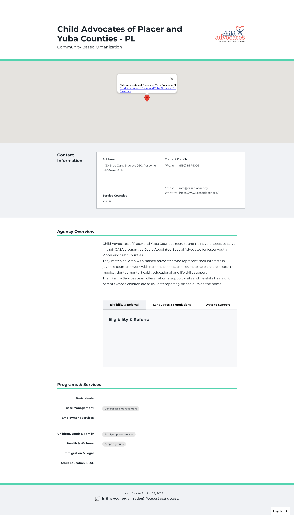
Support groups (114, 444)
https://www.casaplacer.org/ (198, 193)
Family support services (119, 434)
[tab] (124, 304)
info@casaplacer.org (193, 188)
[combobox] (280, 511)
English (277, 511)
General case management (121, 408)
